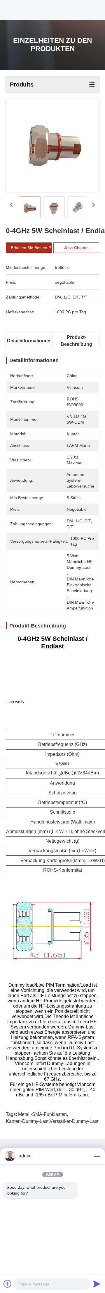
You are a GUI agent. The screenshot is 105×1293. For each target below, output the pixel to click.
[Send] (97, 1283)
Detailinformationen (28, 340)
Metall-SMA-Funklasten (42, 1114)
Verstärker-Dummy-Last (74, 1121)
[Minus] (96, 1155)
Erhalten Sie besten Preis (34, 247)
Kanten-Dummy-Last (27, 1121)
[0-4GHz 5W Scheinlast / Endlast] (52, 145)
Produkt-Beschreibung (76, 341)
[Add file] (8, 1283)
